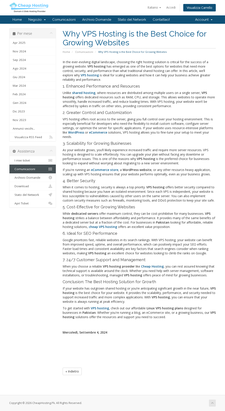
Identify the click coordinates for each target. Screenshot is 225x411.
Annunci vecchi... (24, 128)
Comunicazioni (64, 20)
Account (202, 20)
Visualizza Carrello (199, 8)
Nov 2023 (19, 120)
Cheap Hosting (152, 266)
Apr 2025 (19, 43)
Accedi (171, 7)
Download (21, 186)
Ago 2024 (19, 68)
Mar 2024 (19, 86)
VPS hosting (100, 308)
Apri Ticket (21, 203)
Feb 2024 (19, 94)
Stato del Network (132, 20)
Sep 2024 (19, 60)
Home (17, 20)
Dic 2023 (19, 111)
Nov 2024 (19, 51)
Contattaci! (161, 20)
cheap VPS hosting (103, 227)
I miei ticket (21, 160)
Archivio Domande (96, 20)
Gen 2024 (19, 103)
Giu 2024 (19, 77)
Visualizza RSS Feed (27, 137)
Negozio (36, 20)
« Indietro (72, 371)
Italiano (153, 7)
